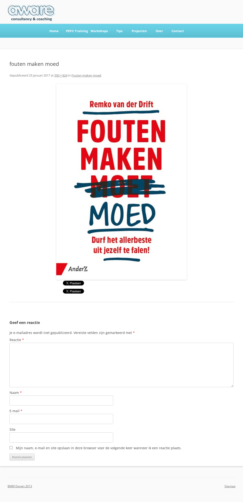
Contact (178, 31)
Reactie (16, 340)
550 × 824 (60, 75)
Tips (119, 31)
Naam (15, 392)
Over (159, 31)
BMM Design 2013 (20, 486)
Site (12, 429)
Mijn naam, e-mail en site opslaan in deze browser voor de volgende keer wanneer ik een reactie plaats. (99, 448)
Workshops (99, 31)
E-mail (15, 411)
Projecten (139, 31)
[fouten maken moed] (121, 182)
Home (54, 31)
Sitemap (229, 486)
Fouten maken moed (86, 75)
